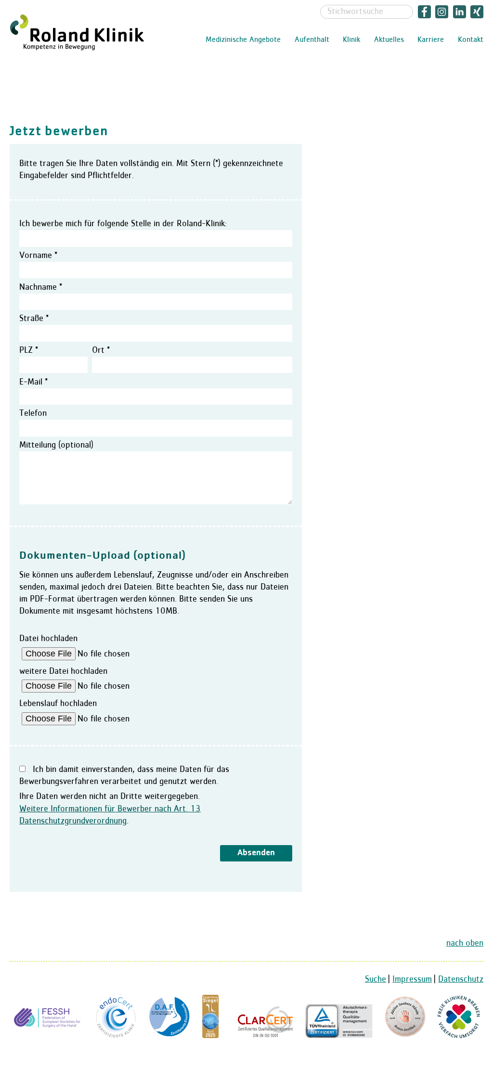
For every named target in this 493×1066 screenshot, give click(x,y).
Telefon (33, 413)
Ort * (101, 350)
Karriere (430, 40)
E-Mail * (33, 382)
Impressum (412, 979)
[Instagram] (442, 11)
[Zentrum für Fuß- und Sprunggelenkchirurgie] (169, 1035)
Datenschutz (460, 979)
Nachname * (40, 287)
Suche (375, 979)
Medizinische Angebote (243, 40)
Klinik (351, 40)
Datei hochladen (48, 638)
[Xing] (476, 11)
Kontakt (470, 40)
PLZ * (28, 350)
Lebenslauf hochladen (58, 703)
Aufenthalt (312, 40)
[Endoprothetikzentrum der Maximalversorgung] (116, 1035)
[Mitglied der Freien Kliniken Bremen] (459, 1035)
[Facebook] (424, 11)
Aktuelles (389, 40)
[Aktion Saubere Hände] (405, 1035)
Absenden (256, 852)
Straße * (34, 318)
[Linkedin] (459, 11)
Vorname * (38, 255)
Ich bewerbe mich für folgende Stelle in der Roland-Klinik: (123, 223)
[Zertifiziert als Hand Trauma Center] (48, 1035)
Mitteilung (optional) (56, 445)
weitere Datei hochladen (63, 671)
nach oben (464, 943)
